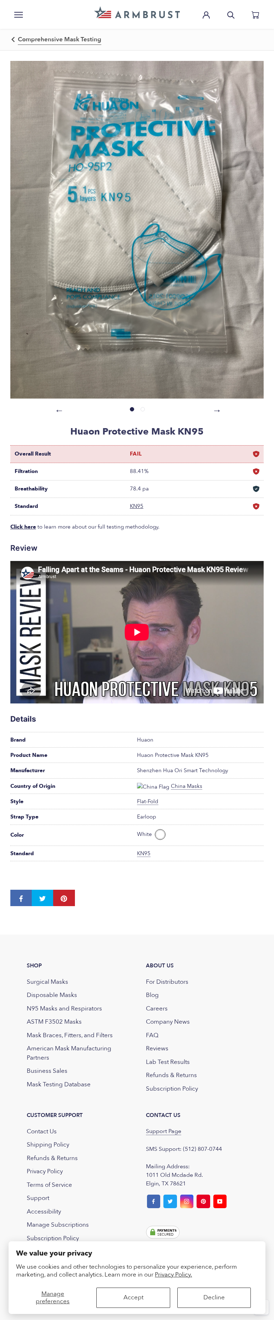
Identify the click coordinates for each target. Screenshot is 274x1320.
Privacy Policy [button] (45, 1171)
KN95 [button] (136, 506)
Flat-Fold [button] (147, 801)
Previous (58, 408)
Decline (214, 1297)
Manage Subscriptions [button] (58, 1225)
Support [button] (38, 1198)
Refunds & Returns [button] (171, 1075)
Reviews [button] (157, 1048)
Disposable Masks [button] (52, 995)
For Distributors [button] (167, 982)
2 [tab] (143, 409)
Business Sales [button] (47, 1071)
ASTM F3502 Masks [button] (54, 1022)
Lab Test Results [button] (168, 1062)
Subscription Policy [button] (172, 1089)
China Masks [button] (186, 786)
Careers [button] (157, 1008)
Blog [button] (152, 995)
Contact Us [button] (42, 1131)
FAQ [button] (152, 1035)
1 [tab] (132, 409)
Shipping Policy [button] (48, 1144)
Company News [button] (168, 1022)
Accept (133, 1297)
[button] (137, 12)
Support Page (163, 1131)
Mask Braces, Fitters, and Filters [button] (70, 1035)
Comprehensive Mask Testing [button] (59, 39)
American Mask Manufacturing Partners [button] (69, 1053)
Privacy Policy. (173, 1274)
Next (215, 408)
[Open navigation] (18, 14)
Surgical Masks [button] (47, 982)
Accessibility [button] (44, 1211)
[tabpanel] (137, 230)
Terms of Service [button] (49, 1185)
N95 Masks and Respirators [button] (64, 1008)
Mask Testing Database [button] (59, 1084)
